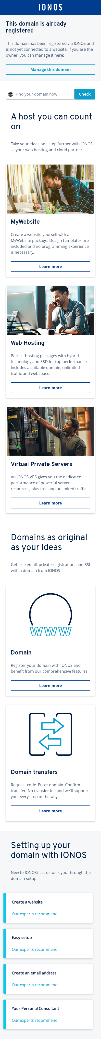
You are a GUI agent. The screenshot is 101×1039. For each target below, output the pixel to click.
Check (85, 94)
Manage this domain (50, 69)
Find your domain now (36, 94)
